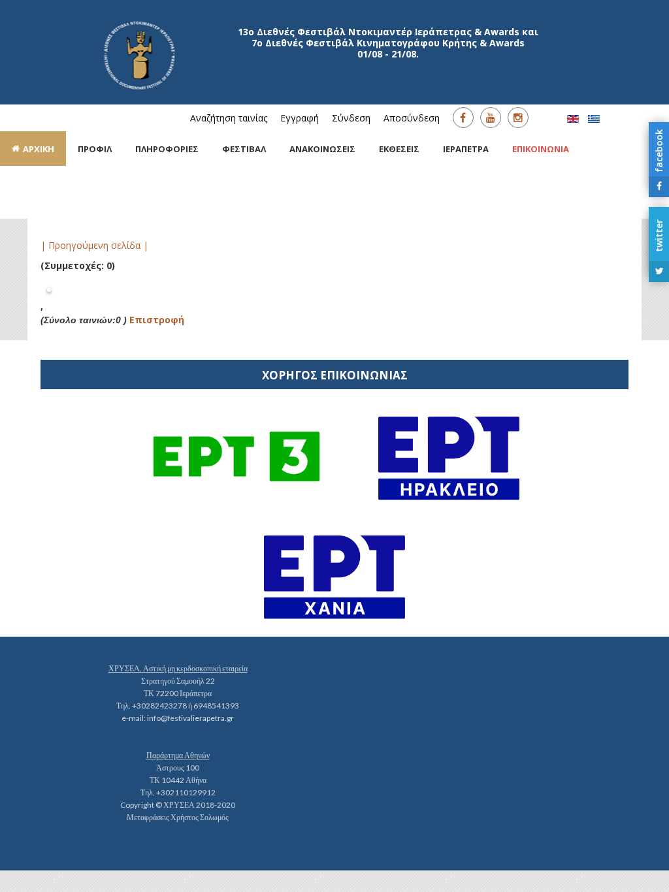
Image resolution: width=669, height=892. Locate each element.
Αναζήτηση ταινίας (228, 118)
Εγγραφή (299, 118)
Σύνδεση (351, 118)
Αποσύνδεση (411, 118)
